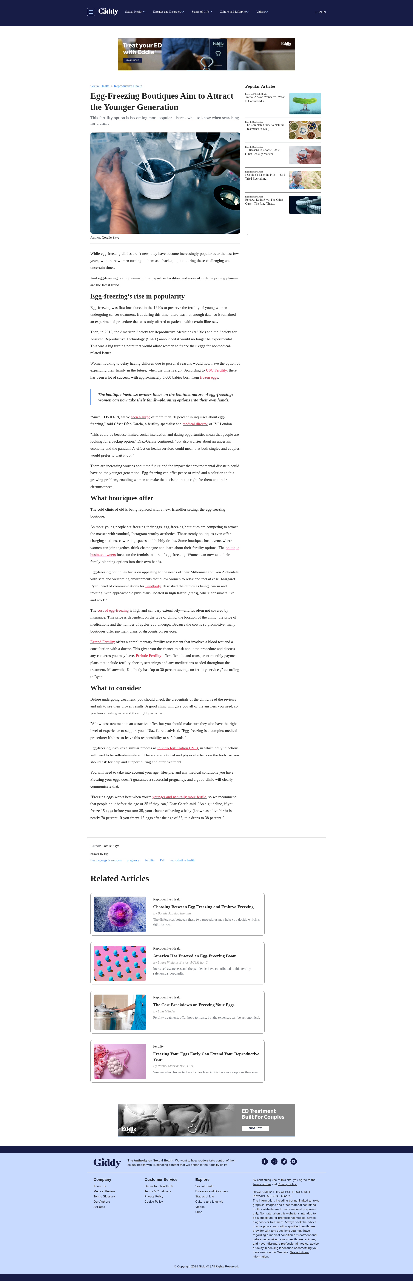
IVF (162, 860)
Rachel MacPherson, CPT (176, 1066)
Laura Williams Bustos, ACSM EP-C (183, 962)
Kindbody (153, 586)
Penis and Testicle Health (256, 94)
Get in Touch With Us (159, 1186)
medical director (195, 424)
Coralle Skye (110, 237)
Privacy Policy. (287, 1184)
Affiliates (99, 1206)
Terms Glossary (104, 1196)
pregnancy (133, 860)
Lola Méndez (166, 1011)
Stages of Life (204, 1196)
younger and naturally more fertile (179, 797)
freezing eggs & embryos (106, 860)
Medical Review (104, 1191)
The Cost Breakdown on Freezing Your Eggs (193, 1004)
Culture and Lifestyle (209, 1201)
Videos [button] (260, 11)
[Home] (109, 11)
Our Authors (102, 1201)
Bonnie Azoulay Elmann (174, 913)
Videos (200, 1206)
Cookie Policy (154, 1201)
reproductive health (182, 860)
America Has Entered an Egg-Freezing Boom (195, 955)
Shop (198, 1212)
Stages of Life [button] (200, 11)
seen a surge (140, 417)
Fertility (158, 1046)
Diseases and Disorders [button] (167, 11)
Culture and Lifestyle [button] (233, 11)
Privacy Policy (154, 1196)
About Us (100, 1186)
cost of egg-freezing (113, 610)
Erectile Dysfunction (254, 122)
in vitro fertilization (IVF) (177, 748)
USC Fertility (216, 370)
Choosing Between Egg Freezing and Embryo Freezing (203, 906)
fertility (150, 860)
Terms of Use (262, 1184)
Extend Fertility (102, 642)
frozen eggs (209, 377)
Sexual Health (99, 86)
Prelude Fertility (148, 655)
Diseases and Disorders (211, 1191)
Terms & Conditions (158, 1191)
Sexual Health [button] (133, 11)
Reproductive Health (128, 86)
